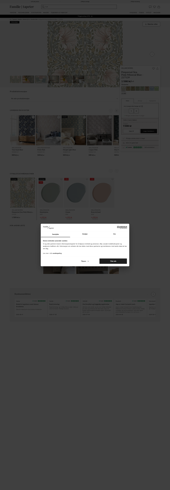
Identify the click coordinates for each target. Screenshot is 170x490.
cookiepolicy (57, 253)
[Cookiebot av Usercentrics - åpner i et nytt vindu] (118, 227)
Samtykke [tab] (55, 234)
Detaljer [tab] (85, 234)
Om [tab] (114, 234)
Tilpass (83, 261)
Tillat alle (113, 261)
